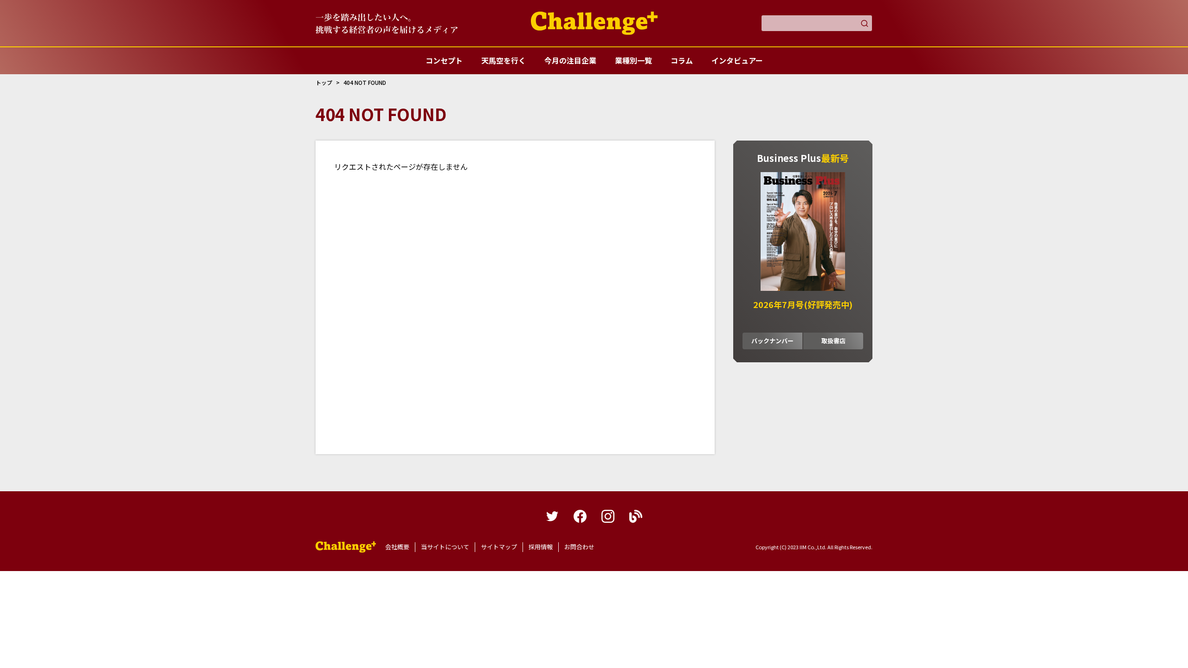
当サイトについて (445, 546)
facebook (580, 516)
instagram (607, 516)
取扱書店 (833, 340)
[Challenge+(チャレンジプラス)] (594, 23)
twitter (552, 516)
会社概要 (397, 546)
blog (635, 516)
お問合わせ (579, 546)
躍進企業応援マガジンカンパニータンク (346, 546)
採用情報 (541, 546)
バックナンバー (772, 340)
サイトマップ (499, 546)
